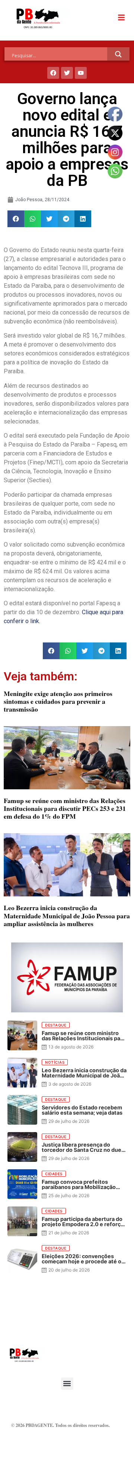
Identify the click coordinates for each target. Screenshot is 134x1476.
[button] (15, 218)
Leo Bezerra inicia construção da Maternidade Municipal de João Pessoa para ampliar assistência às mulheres (67, 915)
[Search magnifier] (118, 54)
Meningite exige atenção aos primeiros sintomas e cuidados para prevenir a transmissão (58, 701)
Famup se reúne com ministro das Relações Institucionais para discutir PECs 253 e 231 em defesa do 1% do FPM (65, 808)
